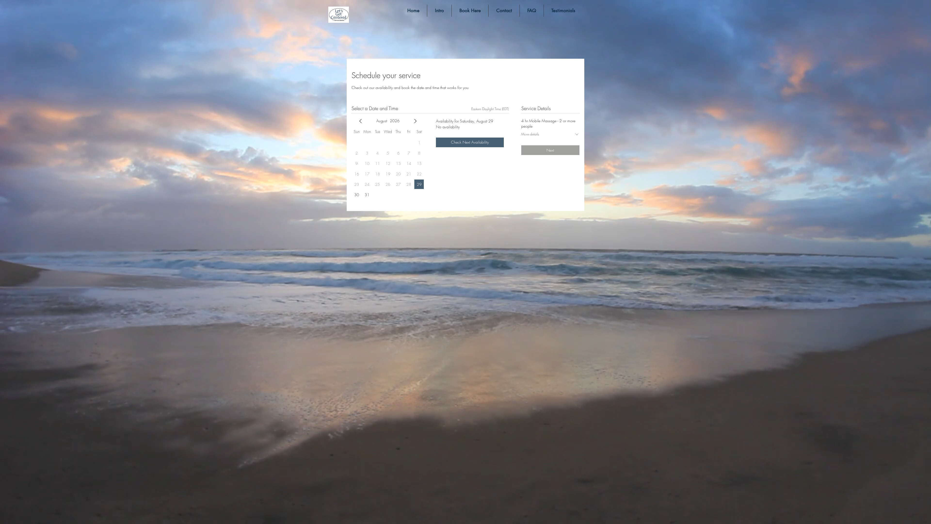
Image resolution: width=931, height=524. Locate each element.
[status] (490, 108)
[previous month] (360, 121)
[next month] (415, 121)
